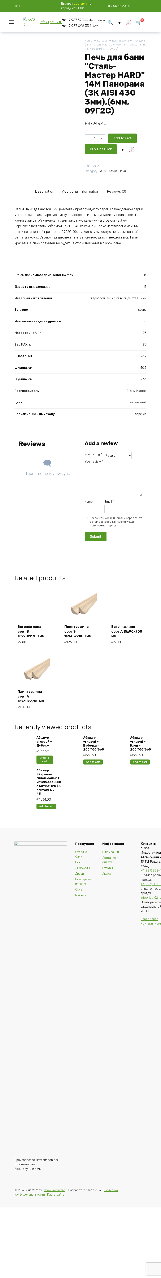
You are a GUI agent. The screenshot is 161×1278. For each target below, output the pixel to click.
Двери (79, 874)
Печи (122, 171)
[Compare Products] (128, 22)
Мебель (80, 895)
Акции (106, 874)
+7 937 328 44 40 (86, 20)
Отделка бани (81, 854)
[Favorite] (119, 22)
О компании (110, 852)
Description (45, 191)
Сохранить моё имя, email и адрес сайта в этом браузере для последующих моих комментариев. (116, 521)
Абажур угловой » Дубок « (44, 741)
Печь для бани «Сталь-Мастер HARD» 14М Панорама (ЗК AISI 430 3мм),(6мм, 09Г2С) (115, 44)
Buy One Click (101, 149)
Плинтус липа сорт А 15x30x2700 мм (31, 696)
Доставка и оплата (110, 860)
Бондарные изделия (83, 882)
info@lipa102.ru (51, 22)
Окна (78, 889)
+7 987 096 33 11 (82, 26)
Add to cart (122, 138)
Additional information (80, 191)
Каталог (102, 40)
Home (88, 40)
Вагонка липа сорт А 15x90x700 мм (126, 631)
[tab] (44, 191)
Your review (94, 461)
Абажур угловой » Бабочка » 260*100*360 (93, 743)
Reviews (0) (116, 191)
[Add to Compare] (131, 149)
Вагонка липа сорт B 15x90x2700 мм (31, 631)
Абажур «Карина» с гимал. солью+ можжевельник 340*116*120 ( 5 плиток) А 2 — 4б (48, 782)
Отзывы (107, 868)
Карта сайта (149, 919)
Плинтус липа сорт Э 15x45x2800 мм (77, 631)
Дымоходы (82, 868)
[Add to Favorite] (123, 149)
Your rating (93, 454)
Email (109, 501)
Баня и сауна (120, 40)
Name (90, 501)
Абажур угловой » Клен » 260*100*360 (140, 743)
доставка (80, 3)
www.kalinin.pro (54, 1190)
